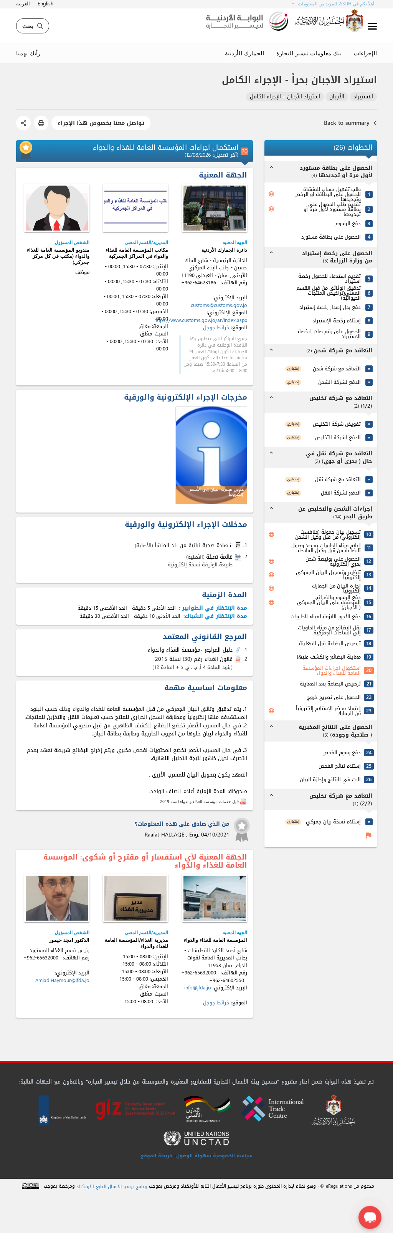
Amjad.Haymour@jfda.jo (62, 980)
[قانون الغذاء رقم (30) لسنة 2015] (238, 659)
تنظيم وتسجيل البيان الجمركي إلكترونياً (328, 575)
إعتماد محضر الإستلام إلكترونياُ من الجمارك (328, 711)
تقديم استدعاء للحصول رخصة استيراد (329, 279)
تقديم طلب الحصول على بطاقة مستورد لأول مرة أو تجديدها (332, 209)
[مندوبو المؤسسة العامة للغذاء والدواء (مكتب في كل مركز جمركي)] (56, 208)
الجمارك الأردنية (244, 53)
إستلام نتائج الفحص (340, 765)
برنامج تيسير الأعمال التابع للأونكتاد (111, 1186)
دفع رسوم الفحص (341, 752)
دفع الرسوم (348, 223)
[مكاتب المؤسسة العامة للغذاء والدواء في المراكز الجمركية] (135, 208)
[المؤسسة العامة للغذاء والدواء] (214, 898)
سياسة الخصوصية (233, 1156)
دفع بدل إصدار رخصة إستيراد (330, 307)
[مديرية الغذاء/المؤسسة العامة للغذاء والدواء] (135, 898)
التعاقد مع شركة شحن (337, 368)
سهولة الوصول (193, 1156)
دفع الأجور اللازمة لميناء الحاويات (326, 616)
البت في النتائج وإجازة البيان (330, 779)
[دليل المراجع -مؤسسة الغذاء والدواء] (238, 650)
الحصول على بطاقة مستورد (331, 236)
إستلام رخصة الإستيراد (336, 320)
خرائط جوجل (216, 327)
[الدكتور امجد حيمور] (56, 898)
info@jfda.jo (197, 987)
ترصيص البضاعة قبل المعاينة (330, 643)
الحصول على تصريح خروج (334, 697)
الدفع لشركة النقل (341, 492)
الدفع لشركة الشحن (339, 382)
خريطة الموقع (156, 1156)
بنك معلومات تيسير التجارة (309, 53)
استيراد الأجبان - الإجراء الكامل (285, 97)
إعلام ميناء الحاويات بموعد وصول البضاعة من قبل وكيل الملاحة (326, 548)
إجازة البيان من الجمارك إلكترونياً (336, 588)
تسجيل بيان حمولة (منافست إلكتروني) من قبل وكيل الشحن (328, 534)
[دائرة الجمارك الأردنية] (214, 208)
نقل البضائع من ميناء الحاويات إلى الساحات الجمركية (329, 630)
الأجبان (336, 97)
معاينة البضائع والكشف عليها (329, 656)
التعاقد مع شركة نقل (338, 479)
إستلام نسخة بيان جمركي (333, 821)
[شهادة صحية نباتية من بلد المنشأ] (238, 545)
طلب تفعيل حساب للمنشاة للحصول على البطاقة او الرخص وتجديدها (327, 194)
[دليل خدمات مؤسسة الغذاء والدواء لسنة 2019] (243, 801)
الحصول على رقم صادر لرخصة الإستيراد (329, 334)
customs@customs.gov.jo (219, 305)
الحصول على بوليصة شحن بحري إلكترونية (333, 561)
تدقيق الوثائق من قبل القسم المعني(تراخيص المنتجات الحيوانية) (328, 292)
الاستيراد (363, 97)
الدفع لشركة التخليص (338, 437)
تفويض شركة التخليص (337, 424)
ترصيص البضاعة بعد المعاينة (330, 683)
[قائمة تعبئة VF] (238, 557)
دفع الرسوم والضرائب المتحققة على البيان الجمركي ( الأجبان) (329, 602)
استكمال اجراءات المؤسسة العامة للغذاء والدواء (331, 670)
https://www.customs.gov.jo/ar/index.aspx (200, 320)
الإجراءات (365, 53)
